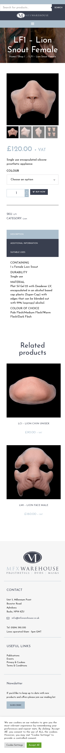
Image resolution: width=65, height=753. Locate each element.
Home (12, 56)
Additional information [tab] (24, 243)
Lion (25, 219)
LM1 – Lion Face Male (33, 505)
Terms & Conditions (17, 666)
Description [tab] (17, 234)
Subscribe (15, 705)
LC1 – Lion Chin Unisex (33, 423)
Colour (13, 171)
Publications (13, 656)
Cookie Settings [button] (14, 745)
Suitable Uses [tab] (17, 252)
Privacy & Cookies (16, 662)
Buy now (40, 192)
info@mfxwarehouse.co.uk (25, 618)
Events (10, 659)
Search (58, 8)
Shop (20, 56)
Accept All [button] (34, 745)
